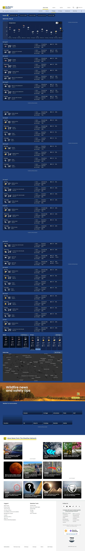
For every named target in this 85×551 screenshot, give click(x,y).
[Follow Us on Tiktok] (73, 506)
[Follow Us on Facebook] (63, 506)
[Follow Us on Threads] (76, 506)
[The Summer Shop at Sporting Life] (77, 420)
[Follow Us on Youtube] (70, 506)
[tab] (57, 23)
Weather (7, 11)
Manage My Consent (8, 513)
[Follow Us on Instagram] (66, 506)
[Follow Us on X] (79, 506)
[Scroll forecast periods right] (62, 31)
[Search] (73, 7)
